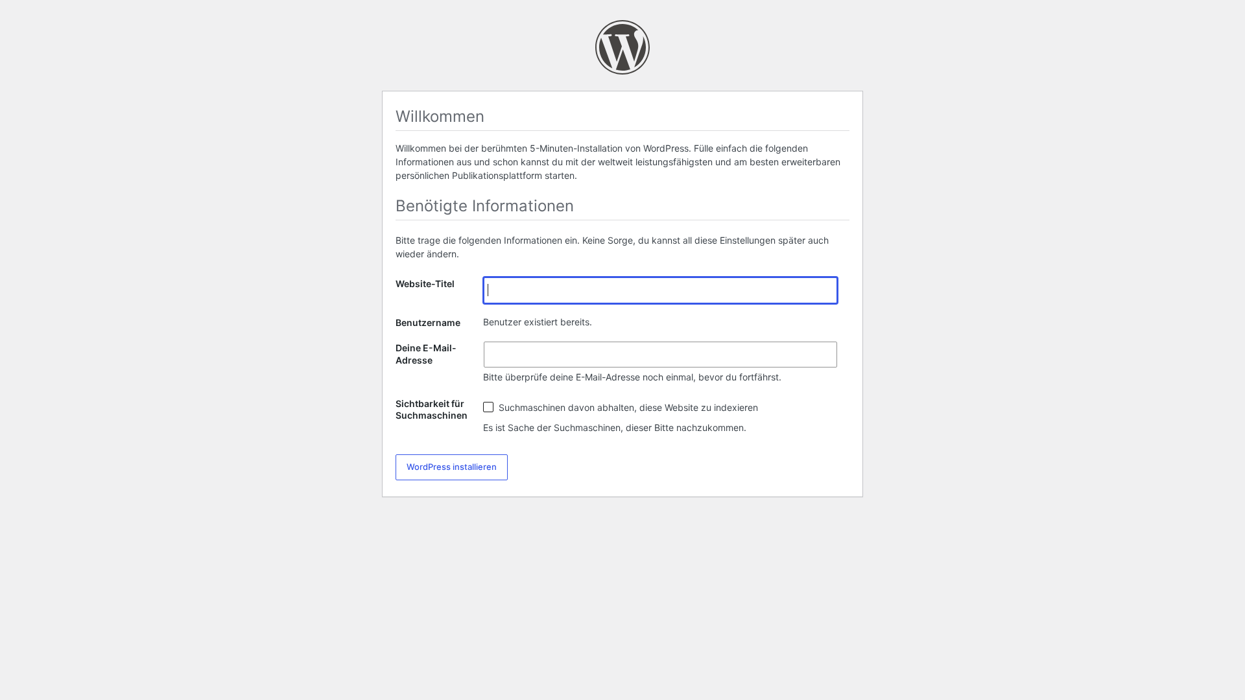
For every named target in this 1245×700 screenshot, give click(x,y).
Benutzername (428, 322)
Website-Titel (425, 283)
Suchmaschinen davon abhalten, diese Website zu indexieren (627, 407)
